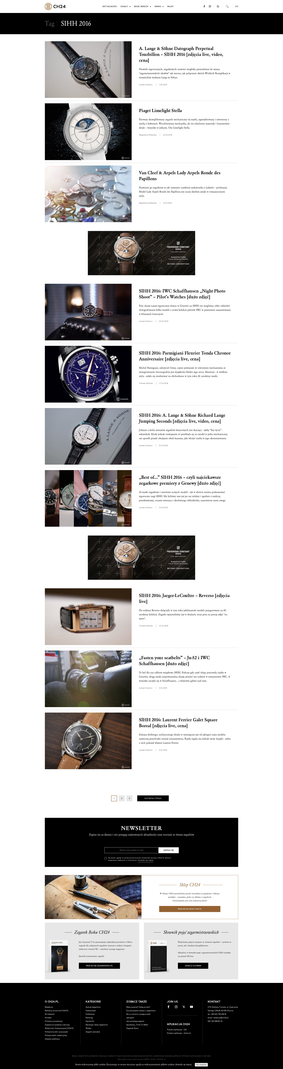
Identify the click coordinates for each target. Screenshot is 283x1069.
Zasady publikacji (52, 1039)
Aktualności (109, 7)
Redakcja (49, 1007)
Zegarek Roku (132, 1028)
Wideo (88, 1028)
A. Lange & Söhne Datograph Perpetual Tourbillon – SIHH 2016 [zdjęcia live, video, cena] (181, 54)
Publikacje (90, 1014)
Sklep (170, 7)
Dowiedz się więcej (145, 860)
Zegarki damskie (93, 1032)
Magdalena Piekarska (148, 135)
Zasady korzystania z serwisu (57, 1025)
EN (236, 7)
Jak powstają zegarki (135, 1021)
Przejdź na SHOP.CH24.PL (190, 909)
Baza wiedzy (141, 7)
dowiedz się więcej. (183, 1064)
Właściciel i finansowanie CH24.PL (59, 1028)
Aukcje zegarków (93, 1007)
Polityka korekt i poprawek (56, 1032)
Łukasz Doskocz (145, 84)
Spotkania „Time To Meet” (137, 1025)
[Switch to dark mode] (218, 6)
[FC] (141, 253)
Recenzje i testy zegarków (97, 1025)
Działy (124, 7)
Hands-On (90, 1021)
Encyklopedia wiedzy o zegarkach (141, 1011)
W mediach (50, 1014)
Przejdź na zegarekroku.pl (99, 966)
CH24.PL (55, 6)
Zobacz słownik (193, 966)
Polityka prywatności (54, 1021)
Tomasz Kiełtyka (146, 383)
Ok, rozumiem (201, 1065)
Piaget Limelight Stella (160, 110)
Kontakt (48, 1018)
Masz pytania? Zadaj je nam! (138, 1007)
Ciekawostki (91, 1011)
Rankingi (89, 1018)
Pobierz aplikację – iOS (177, 1030)
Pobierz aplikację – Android (179, 1033)
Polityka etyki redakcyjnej (56, 1035)
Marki (158, 7)
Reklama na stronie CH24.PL (57, 1011)
